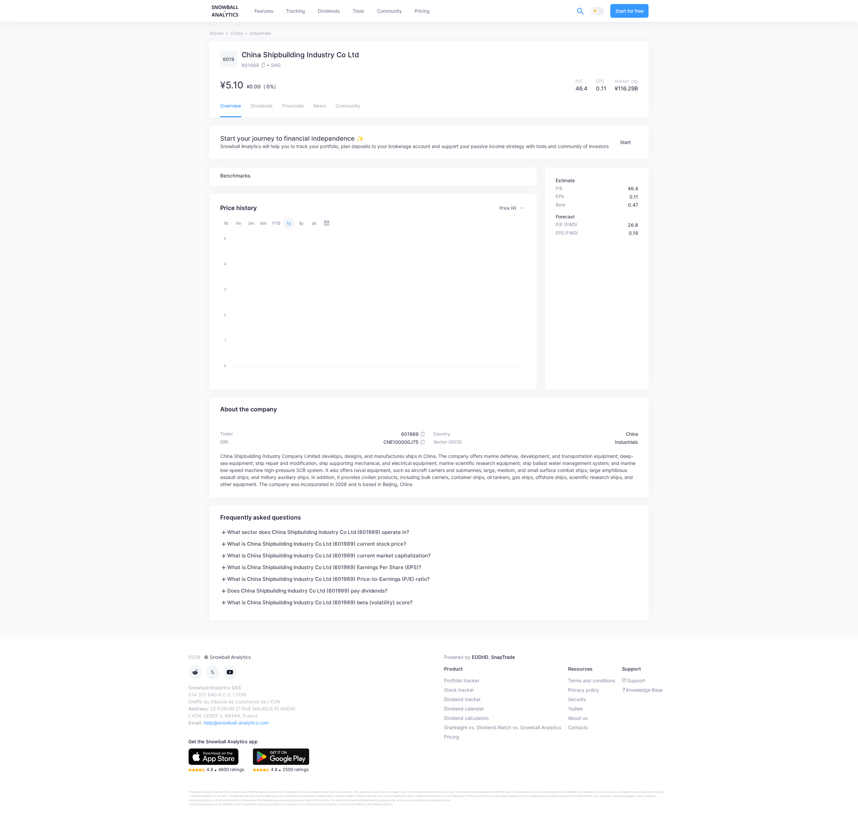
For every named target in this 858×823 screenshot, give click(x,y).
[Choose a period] (326, 223)
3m (251, 223)
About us (578, 718)
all (314, 223)
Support (636, 680)
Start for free (629, 11)
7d (226, 223)
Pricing (451, 737)
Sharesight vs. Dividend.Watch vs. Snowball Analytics (502, 727)
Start (625, 142)
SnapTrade (503, 657)
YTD (276, 223)
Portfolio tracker (461, 680)
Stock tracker (459, 690)
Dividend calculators (466, 718)
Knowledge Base (644, 690)
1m (238, 223)
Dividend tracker (462, 699)
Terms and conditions (591, 680)
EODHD (480, 657)
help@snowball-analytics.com (236, 723)
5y (301, 223)
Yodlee (575, 708)
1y (289, 223)
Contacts (578, 727)
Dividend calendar (464, 708)
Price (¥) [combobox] (507, 208)
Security (577, 699)
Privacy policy (583, 690)
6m (263, 223)
